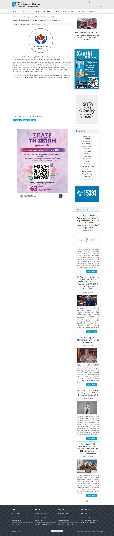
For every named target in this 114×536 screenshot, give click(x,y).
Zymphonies (99, 531)
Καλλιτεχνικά (86, 146)
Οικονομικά (87, 151)
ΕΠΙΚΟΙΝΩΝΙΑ (92, 11)
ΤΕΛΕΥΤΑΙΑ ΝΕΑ (26, 11)
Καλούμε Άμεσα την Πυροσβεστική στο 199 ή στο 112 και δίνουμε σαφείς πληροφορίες (87, 37)
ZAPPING (36, 11)
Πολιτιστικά (87, 156)
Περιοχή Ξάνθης (16, 520)
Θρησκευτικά (86, 144)
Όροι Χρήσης (85, 513)
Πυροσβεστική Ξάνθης (64, 517)
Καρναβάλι (87, 169)
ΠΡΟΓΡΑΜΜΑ (46, 11)
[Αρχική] (25, 6)
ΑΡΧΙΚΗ (15, 11)
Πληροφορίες (16, 524)
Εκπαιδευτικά (86, 141)
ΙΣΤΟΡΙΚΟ (56, 11)
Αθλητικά (87, 139)
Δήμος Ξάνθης (87, 171)
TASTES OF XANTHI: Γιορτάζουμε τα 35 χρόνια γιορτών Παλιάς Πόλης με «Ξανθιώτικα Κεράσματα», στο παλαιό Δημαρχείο (88, 222)
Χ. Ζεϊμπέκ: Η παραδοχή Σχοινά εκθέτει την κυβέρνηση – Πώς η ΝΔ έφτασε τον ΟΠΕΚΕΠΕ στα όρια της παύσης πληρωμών (88, 283)
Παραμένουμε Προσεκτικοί (86, 32)
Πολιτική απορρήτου (87, 517)
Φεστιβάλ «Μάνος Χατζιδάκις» (43, 524)
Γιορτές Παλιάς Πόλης (86, 166)
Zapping (87, 176)
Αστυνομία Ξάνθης (63, 513)
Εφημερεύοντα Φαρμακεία (65, 524)
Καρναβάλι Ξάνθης (40, 517)
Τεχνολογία (87, 159)
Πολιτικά (87, 154)
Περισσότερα (92, 271)
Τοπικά (86, 161)
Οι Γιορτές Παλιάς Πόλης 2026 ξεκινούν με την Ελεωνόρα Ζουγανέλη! (88, 392)
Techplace (85, 531)
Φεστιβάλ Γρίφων (87, 179)
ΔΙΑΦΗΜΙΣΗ (81, 11)
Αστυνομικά (87, 136)
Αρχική (15, 17)
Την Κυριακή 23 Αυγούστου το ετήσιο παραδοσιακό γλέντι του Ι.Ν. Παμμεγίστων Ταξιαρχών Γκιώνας (87, 448)
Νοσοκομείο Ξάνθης (63, 520)
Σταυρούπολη (87, 174)
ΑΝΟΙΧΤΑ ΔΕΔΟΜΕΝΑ (69, 11)
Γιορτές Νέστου (39, 520)
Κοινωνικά (86, 149)
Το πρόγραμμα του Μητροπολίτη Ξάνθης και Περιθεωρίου (88, 339)
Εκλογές (87, 164)
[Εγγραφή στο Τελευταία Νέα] (87, 501)
